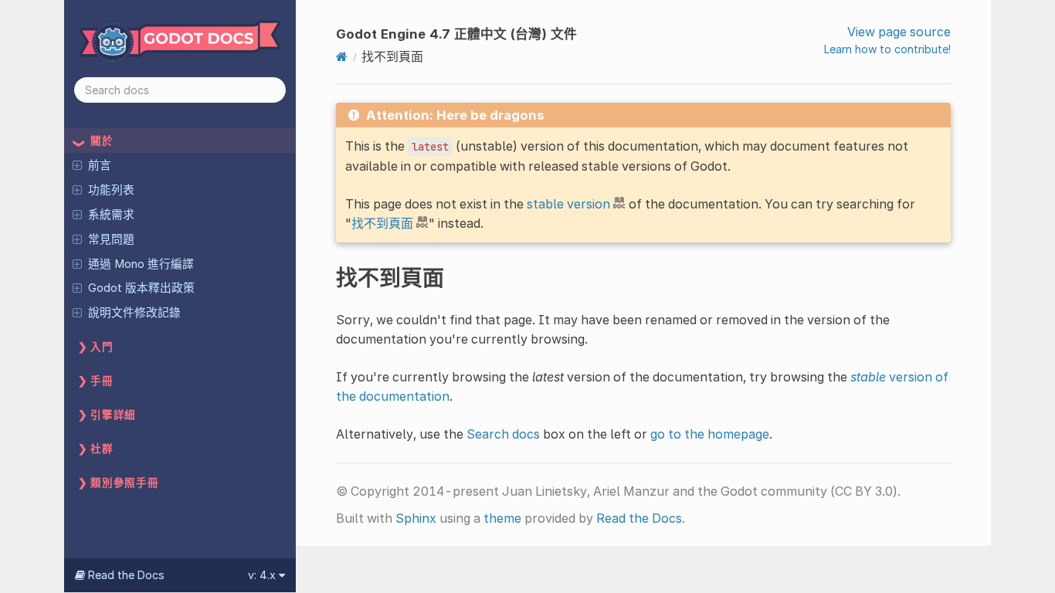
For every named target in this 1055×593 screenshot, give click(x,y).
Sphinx (415, 518)
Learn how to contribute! (887, 49)
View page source (899, 31)
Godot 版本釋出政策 (141, 288)
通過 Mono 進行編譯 (141, 264)
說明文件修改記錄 (134, 313)
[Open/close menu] (77, 164)
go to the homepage (709, 434)
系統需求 (111, 215)
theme (502, 518)
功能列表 (111, 190)
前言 (99, 165)
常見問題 (111, 239)
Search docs (503, 434)
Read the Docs (639, 518)
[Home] (342, 56)
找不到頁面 (382, 223)
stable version (568, 204)
